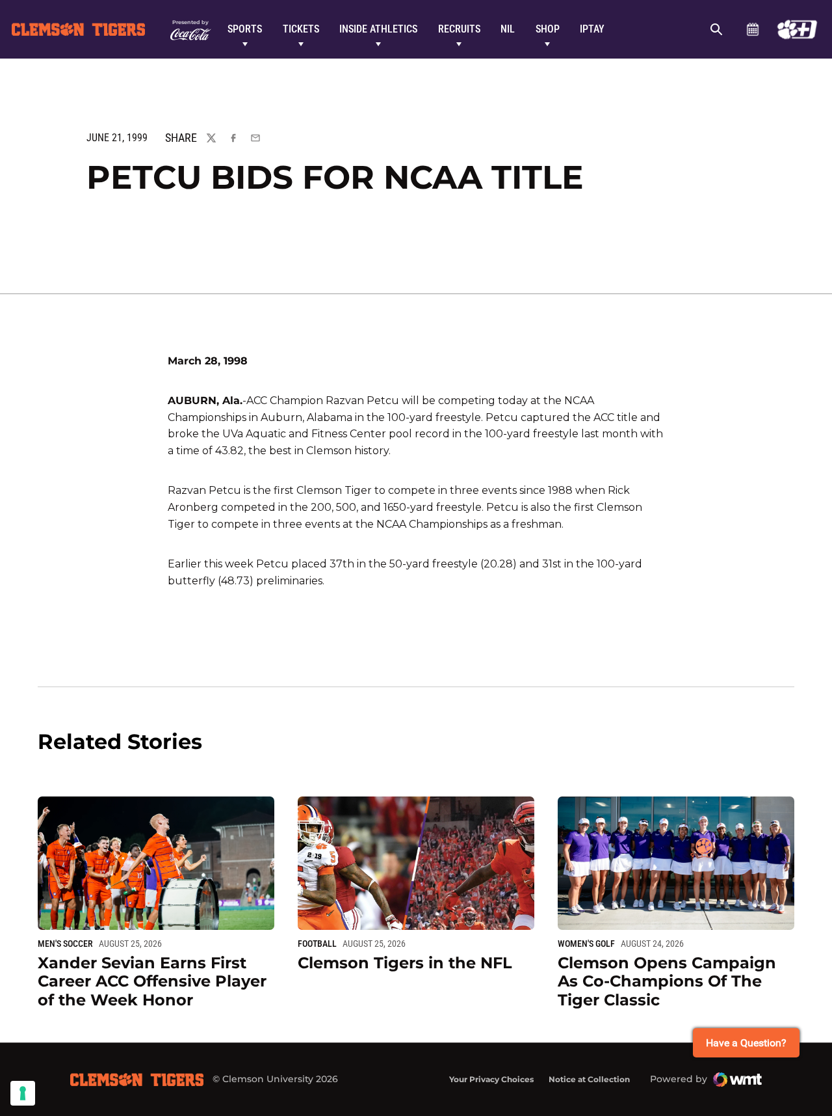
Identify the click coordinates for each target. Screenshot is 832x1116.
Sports (245, 29)
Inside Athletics (378, 29)
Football (317, 943)
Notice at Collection (589, 1079)
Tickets (301, 29)
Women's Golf (586, 943)
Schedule (752, 29)
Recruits (459, 29)
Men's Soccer (65, 943)
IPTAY (592, 29)
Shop (548, 29)
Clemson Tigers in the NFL (405, 962)
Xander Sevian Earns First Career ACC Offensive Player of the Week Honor (152, 981)
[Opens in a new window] (797, 29)
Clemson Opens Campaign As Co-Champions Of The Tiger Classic (667, 981)
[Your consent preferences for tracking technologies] (22, 1093)
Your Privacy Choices (491, 1079)
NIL (507, 29)
